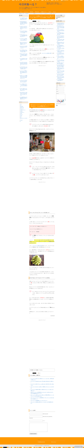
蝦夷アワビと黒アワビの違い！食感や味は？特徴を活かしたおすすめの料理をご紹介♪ (23, 55)
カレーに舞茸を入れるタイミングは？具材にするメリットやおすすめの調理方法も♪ (23, 85)
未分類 (21, 113)
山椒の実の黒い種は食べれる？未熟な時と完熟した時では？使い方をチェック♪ (60, 24)
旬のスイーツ (22, 108)
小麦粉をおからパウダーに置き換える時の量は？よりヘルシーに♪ (60, 68)
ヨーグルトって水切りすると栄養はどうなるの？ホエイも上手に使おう (60, 51)
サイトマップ (63, 1)
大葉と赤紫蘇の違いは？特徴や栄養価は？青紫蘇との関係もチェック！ (23, 98)
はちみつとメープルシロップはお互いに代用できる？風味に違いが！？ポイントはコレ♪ (23, 27)
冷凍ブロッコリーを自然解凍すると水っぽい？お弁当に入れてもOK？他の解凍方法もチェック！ (23, 76)
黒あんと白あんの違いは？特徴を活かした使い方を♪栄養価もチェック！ (23, 43)
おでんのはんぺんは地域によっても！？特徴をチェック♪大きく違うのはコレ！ (23, 39)
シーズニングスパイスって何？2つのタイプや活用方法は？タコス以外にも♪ (23, 81)
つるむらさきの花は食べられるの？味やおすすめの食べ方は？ (60, 30)
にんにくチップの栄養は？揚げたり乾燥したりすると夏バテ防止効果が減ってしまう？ (23, 72)
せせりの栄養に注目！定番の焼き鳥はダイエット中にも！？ (23, 59)
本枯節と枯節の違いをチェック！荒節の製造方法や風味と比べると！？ (23, 35)
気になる (21, 114)
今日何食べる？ (28, 4)
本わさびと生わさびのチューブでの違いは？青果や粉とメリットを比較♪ (23, 32)
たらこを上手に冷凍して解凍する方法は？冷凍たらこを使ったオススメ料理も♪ (60, 66)
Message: (57, 93)
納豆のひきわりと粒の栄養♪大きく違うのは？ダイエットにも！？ (23, 47)
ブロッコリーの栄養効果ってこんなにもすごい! (39, 400)
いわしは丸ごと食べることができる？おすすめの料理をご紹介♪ (60, 61)
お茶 (20, 105)
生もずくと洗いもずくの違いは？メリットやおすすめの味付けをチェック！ (60, 71)
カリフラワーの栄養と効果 (46, 53)
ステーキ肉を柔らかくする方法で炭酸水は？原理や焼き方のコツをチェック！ (23, 18)
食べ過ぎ (21, 120)
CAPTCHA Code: (58, 103)
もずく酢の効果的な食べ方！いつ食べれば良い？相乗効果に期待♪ (60, 46)
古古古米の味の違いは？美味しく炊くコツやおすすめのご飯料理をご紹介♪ (23, 68)
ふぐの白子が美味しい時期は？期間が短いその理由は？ (60, 40)
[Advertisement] (42, 81)
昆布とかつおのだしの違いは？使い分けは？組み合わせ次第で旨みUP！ (60, 77)
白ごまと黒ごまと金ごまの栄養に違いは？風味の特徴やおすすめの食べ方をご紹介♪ (23, 63)
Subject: (57, 91)
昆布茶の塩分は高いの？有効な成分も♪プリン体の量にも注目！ (60, 43)
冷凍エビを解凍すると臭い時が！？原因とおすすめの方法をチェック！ (23, 89)
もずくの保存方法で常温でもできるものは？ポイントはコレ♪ (60, 54)
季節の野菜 (21, 106)
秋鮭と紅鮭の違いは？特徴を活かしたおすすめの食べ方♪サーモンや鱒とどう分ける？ (23, 93)
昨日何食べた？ (22, 112)
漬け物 (21, 115)
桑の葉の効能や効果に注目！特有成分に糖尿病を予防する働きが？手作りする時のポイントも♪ (23, 23)
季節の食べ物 (22, 107)
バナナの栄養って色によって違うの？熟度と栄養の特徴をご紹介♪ (60, 33)
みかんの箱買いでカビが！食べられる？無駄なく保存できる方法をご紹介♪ (23, 51)
